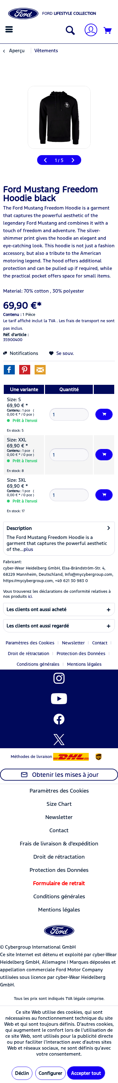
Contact (99, 643)
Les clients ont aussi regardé (38, 626)
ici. (30, 596)
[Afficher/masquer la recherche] (69, 31)
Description (19, 528)
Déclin (22, 1073)
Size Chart (59, 803)
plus (28, 549)
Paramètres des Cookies (30, 643)
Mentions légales (84, 664)
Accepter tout (86, 1073)
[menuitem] (10, 29)
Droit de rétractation (28, 653)
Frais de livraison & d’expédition (59, 843)
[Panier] (108, 31)
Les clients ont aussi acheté (36, 609)
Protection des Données (81, 653)
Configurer (50, 1073)
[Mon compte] (88, 30)
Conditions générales (38, 664)
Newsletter (73, 643)
